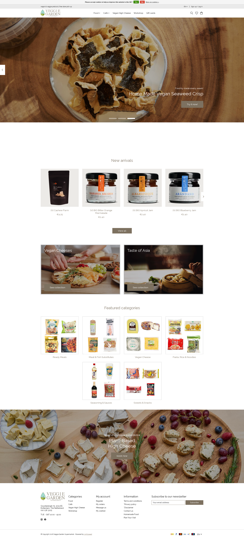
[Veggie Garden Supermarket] (50, 13)
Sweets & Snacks (143, 402)
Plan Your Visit (130, 518)
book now (122, 455)
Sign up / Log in (197, 6)
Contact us (128, 511)
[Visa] (184, 534)
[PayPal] (176, 534)
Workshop (138, 13)
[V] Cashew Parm (60, 210)
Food (70, 501)
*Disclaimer (128, 507)
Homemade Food (131, 514)
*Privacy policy (130, 504)
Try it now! (192, 104)
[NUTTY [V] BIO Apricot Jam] (143, 188)
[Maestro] (193, 534)
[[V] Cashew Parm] (60, 188)
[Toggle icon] (192, 13)
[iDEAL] (172, 534)
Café (70, 504)
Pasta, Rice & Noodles (184, 357)
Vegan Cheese (143, 357)
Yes (136, 2)
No (142, 2)
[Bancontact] (188, 534)
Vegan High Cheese (122, 13)
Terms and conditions (133, 501)
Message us (101, 507)
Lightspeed (88, 534)
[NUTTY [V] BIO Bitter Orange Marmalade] (101, 188)
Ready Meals (60, 357)
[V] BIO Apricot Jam (143, 210)
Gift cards (150, 13)
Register (99, 501)
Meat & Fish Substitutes (101, 357)
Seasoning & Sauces (101, 402)
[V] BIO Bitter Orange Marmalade (101, 211)
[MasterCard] (180, 534)
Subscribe (194, 502)
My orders (100, 504)
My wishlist (100, 511)
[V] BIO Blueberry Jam (184, 210)
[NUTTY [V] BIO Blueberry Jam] (184, 188)
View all (122, 230)
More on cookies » (152, 2)
